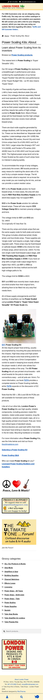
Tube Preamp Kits (11, 622)
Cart (33, 696)
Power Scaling (10, 602)
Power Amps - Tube (12, 598)
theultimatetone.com (10, 444)
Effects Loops (9, 583)
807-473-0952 (14, 1)
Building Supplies (11, 575)
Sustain (7, 610)
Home (7, 36)
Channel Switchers (11, 579)
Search (21, 697)
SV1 (3, 344)
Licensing (8, 587)
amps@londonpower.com (28, 1)
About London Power (21, 679)
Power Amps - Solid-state (14, 595)
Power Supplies (10, 606)
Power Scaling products (22, 55)
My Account (7, 697)
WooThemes (21, 691)
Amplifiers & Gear (11, 571)
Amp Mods (8, 567)
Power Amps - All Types (13, 591)
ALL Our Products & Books (15, 564)
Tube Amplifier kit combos (14, 618)
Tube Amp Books (11, 614)
